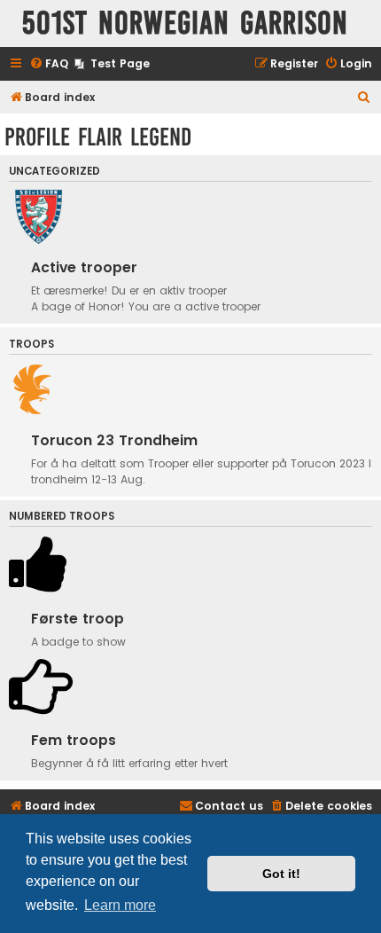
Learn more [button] (120, 905)
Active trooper (84, 267)
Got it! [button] (281, 873)
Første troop (77, 618)
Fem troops (73, 740)
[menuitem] (48, 64)
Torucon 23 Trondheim (114, 440)
